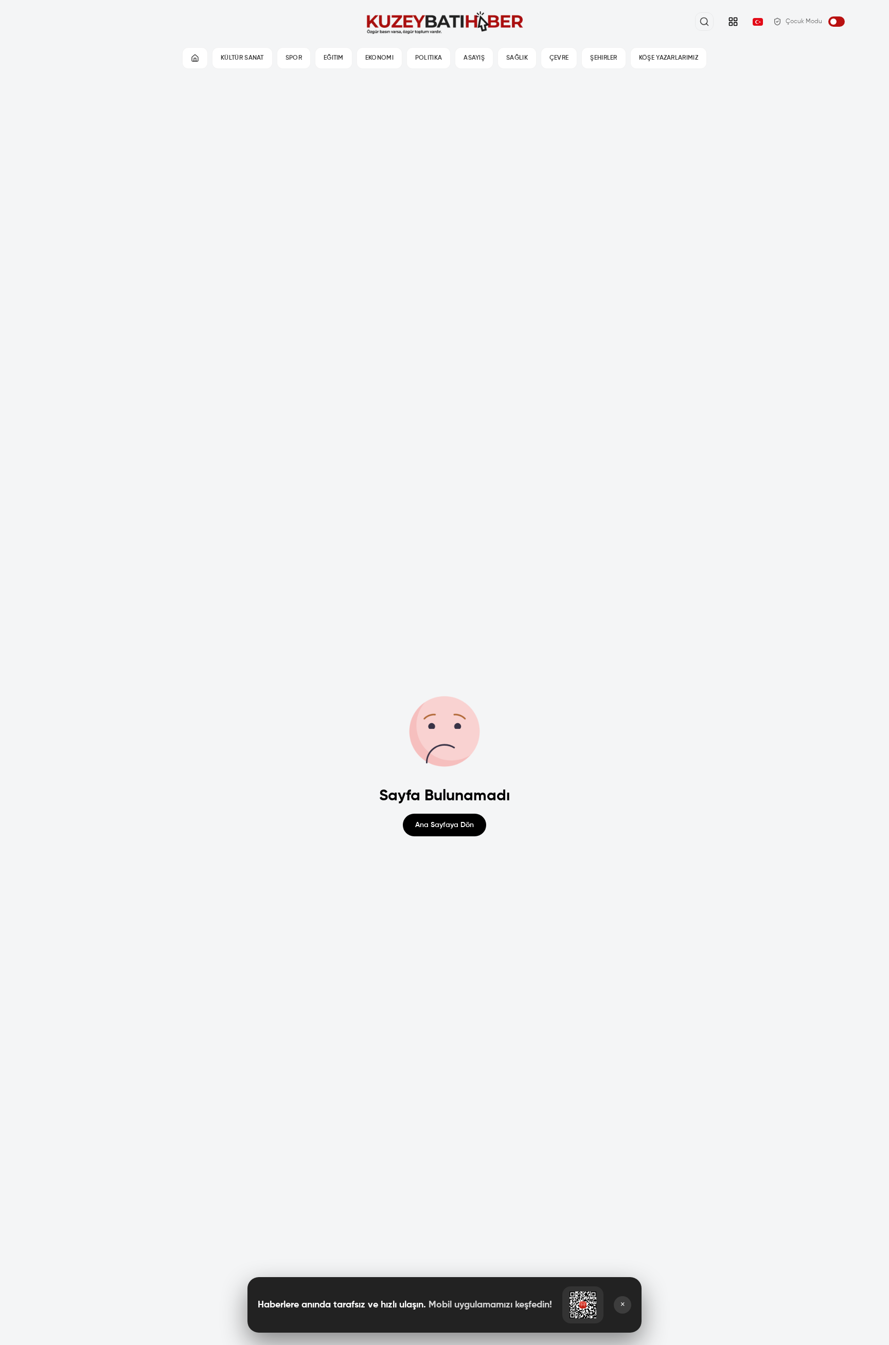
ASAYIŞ (474, 58)
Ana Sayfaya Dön (444, 825)
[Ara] (704, 21)
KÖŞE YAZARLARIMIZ (668, 58)
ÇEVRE (559, 58)
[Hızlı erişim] (733, 21)
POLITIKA (428, 58)
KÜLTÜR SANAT (242, 58)
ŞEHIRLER (603, 58)
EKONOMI (379, 58)
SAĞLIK (517, 58)
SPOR (294, 58)
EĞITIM (334, 58)
